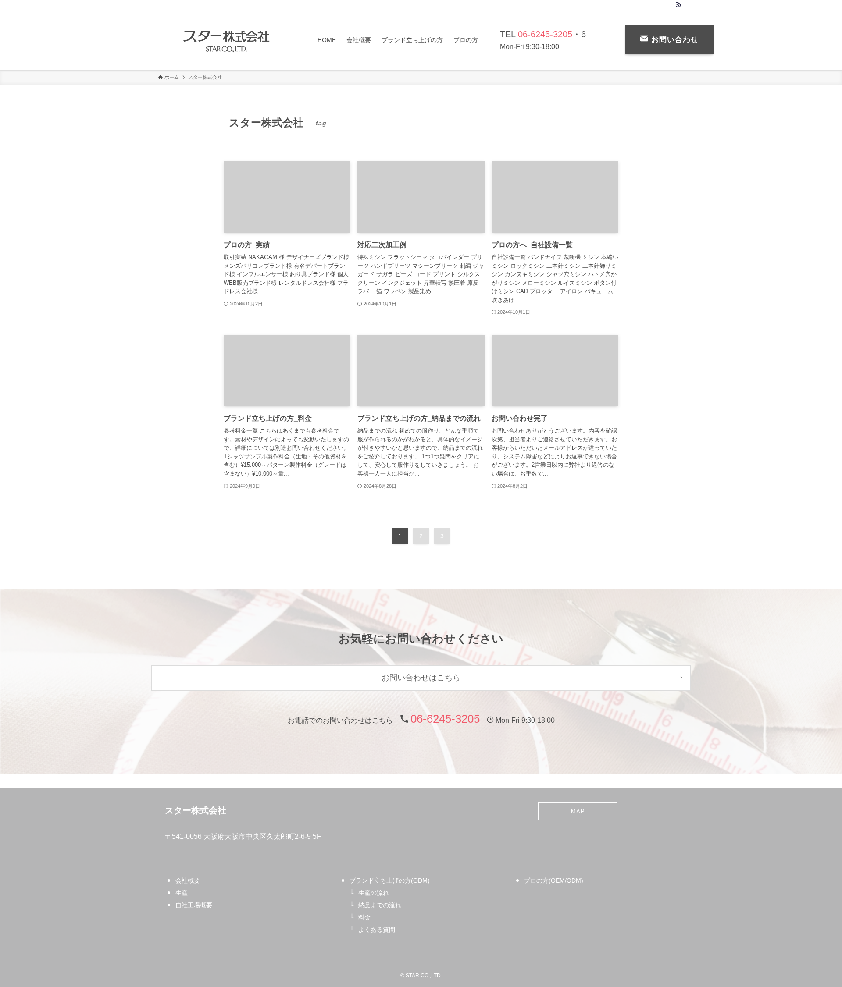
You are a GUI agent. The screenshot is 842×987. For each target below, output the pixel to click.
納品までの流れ (379, 905)
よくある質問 (376, 929)
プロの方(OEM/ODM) (553, 880)
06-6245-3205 (545, 34)
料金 (364, 917)
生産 (181, 892)
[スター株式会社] (226, 39)
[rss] (678, 5)
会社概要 (187, 880)
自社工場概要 (193, 905)
